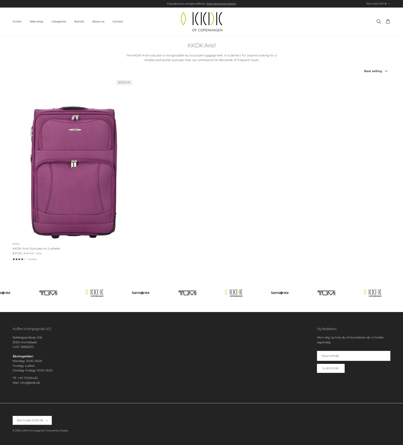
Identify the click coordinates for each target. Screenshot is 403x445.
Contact (118, 21)
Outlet (17, 21)
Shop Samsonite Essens (221, 3)
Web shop (36, 21)
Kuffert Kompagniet (32, 430)
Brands (79, 21)
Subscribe (330, 368)
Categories (58, 21)
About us (98, 21)
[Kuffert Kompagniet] (201, 21)
